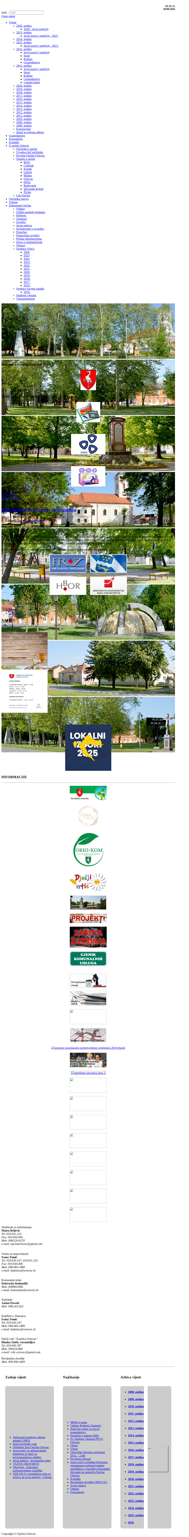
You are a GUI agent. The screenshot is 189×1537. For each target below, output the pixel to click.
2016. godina (136, 1450)
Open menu (8, 16)
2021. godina (136, 1486)
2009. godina (136, 1399)
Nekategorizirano (11, 498)
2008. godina (136, 1392)
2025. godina (136, 1515)
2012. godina (136, 1421)
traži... (5, 12)
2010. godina (136, 1406)
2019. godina (136, 1471)
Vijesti (26, 491)
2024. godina (136, 1508)
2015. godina (136, 1442)
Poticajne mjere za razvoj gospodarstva (38, 509)
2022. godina (136, 1493)
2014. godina (136, 1435)
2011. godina (136, 1413)
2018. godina (9, 495)
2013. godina (136, 1428)
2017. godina (136, 1457)
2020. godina (136, 1479)
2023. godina (136, 1500)
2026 (131, 1522)
